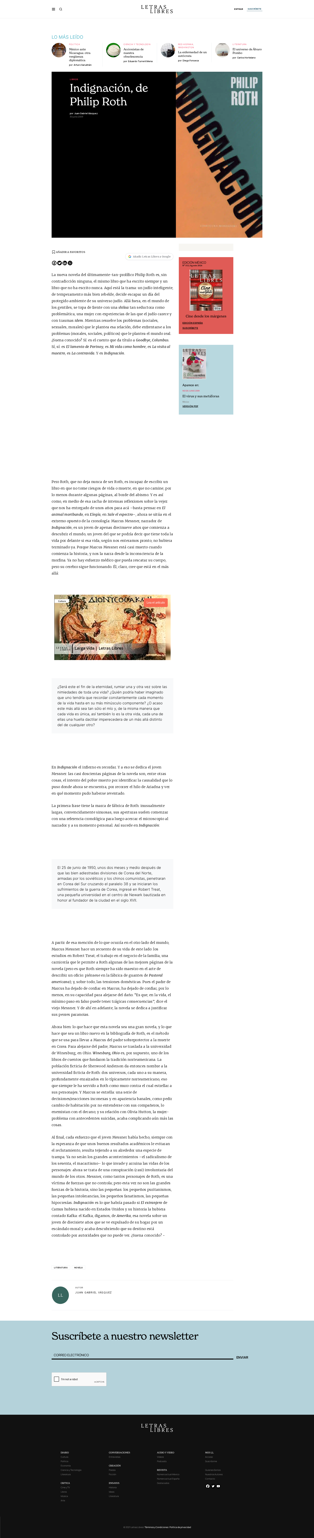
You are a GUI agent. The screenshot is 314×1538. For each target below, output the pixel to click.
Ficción (112, 1474)
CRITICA (65, 1483)
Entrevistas (114, 1456)
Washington (186, 47)
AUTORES (206, 1315)
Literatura (240, 44)
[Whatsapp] (70, 263)
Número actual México (168, 1474)
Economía (66, 1465)
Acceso (209, 1456)
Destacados (163, 1483)
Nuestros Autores (214, 1474)
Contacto (210, 1478)
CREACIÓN (115, 1465)
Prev (183, 295)
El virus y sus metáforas (200, 396)
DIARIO (65, 1452)
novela (78, 1267)
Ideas (111, 1491)
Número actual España (168, 1478)
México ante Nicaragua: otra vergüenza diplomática (79, 54)
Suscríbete (190, 328)
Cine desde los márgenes (206, 316)
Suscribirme (211, 1461)
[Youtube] (218, 1486)
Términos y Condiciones (156, 1527)
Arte (63, 1500)
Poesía (112, 1470)
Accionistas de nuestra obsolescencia (134, 52)
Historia (113, 1487)
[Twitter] (59, 263)
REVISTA (162, 1470)
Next (229, 295)
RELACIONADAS (101, 1315)
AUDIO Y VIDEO (165, 1452)
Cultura (64, 1456)
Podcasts (161, 1461)
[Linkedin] (65, 263)
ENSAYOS (114, 1483)
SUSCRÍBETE (254, 9)
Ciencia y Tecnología (137, 44)
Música (64, 1496)
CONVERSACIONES (119, 1452)
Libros (74, 79)
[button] (53, 9)
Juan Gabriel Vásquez (93, 1292)
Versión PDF (190, 406)
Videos (160, 1456)
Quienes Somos (213, 1470)
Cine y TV (65, 1487)
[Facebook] (54, 263)
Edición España (192, 322)
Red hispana (185, 44)
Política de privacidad (180, 1527)
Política (74, 44)
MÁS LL (209, 1452)
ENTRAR (238, 9)
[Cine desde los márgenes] (206, 291)
